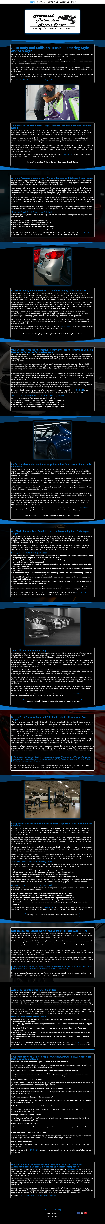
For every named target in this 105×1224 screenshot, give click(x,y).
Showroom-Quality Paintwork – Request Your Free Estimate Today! (52, 515)
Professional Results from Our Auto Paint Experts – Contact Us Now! (52, 701)
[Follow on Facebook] (78, 1213)
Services (41, 2)
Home (32, 2)
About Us (64, 2)
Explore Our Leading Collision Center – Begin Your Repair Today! (52, 162)
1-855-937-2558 (19, 80)
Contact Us (52, 2)
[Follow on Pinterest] (85, 1213)
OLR (45, 1210)
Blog (73, 2)
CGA (50, 1210)
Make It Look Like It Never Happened (39, 80)
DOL (54, 1210)
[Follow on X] (82, 1213)
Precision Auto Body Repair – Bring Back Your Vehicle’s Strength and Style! (52, 334)
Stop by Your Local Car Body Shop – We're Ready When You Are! (52, 915)
